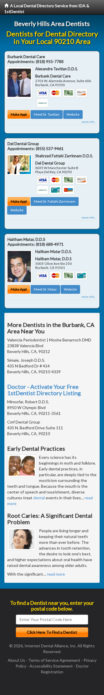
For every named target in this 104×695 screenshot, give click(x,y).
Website (72, 114)
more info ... (88, 121)
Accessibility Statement (51, 665)
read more (56, 574)
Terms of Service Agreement (54, 660)
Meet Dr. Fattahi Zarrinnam (54, 201)
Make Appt (19, 114)
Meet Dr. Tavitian (47, 114)
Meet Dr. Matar (45, 289)
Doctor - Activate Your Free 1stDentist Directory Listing (44, 389)
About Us (16, 660)
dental (39, 497)
